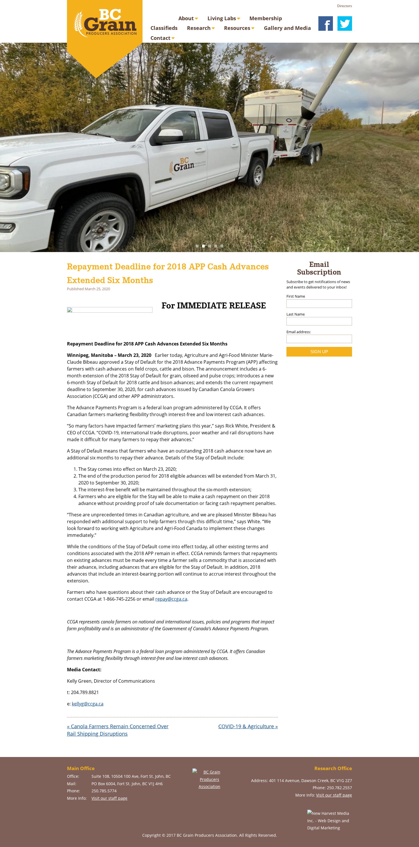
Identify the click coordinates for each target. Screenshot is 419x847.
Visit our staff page (109, 798)
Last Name (295, 314)
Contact (160, 37)
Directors (344, 5)
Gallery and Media (287, 27)
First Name (295, 296)
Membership (265, 18)
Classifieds (164, 27)
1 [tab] (197, 246)
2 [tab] (203, 246)
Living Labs (222, 18)
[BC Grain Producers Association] (105, 39)
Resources (237, 27)
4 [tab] (215, 246)
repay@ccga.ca (171, 599)
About (186, 18)
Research (199, 27)
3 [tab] (209, 246)
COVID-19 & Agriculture (248, 726)
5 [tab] (221, 246)
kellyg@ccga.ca (87, 704)
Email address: (298, 331)
